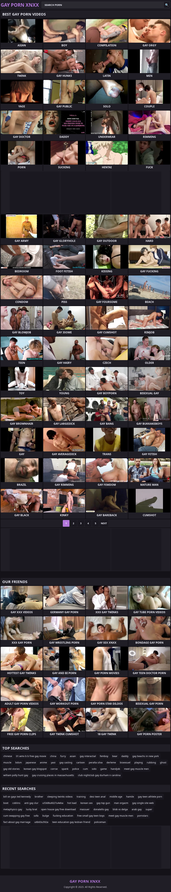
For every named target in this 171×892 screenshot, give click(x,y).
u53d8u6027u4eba (52, 803)
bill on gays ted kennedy (17, 796)
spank (65, 768)
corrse (54, 768)
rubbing (151, 762)
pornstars (142, 815)
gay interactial (88, 756)
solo (94, 768)
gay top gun (103, 803)
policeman (100, 822)
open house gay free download (58, 809)
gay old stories (11, 768)
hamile (130, 796)
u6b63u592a (41, 822)
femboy (104, 756)
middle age (116, 796)
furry (63, 756)
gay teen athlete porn (150, 796)
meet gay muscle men (136, 768)
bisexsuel (125, 762)
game (103, 768)
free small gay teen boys (91, 815)
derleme (111, 762)
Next (104, 523)
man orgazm (121, 803)
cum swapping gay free (16, 815)
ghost (163, 762)
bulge (45, 815)
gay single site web (143, 803)
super (149, 809)
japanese (31, 762)
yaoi (53, 762)
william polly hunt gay (15, 775)
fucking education (63, 815)
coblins (16, 803)
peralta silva (96, 762)
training (81, 796)
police (75, 768)
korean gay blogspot (35, 768)
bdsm (18, 762)
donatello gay (101, 809)
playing (138, 762)
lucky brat (31, 809)
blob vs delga (120, 809)
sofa (36, 815)
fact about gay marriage (16, 822)
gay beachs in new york (145, 756)
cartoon (80, 762)
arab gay (137, 809)
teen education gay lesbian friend (71, 822)
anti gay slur (31, 803)
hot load (71, 803)
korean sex (86, 803)
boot (5, 803)
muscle (7, 762)
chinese (7, 756)
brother (39, 796)
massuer (85, 809)
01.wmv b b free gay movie (31, 756)
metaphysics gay (12, 809)
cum (85, 768)
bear (114, 756)
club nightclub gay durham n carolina (99, 775)
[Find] (167, 5)
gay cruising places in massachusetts (53, 775)
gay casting (65, 762)
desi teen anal (98, 796)
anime (43, 762)
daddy (124, 756)
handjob (115, 768)
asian (73, 756)
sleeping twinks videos (60, 796)
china (53, 756)
